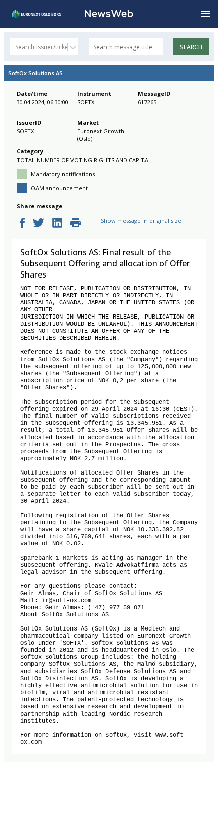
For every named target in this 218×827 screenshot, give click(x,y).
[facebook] (22, 223)
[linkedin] (57, 223)
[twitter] (38, 223)
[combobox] (16, 47)
